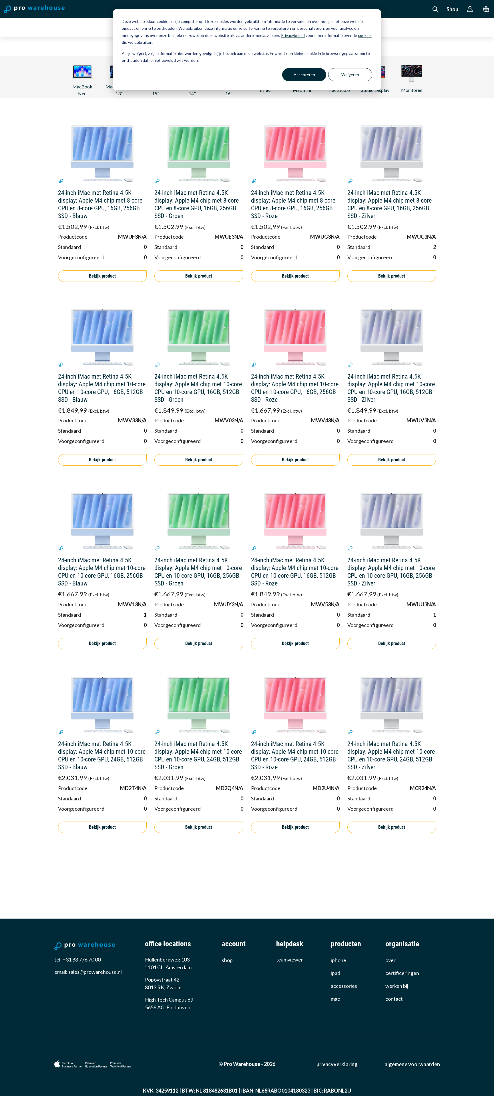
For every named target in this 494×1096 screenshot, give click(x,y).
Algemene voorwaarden (412, 1064)
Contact (394, 999)
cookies (365, 35)
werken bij (396, 986)
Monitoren (411, 90)
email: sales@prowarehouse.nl (88, 972)
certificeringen (402, 973)
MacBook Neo (82, 90)
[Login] (470, 9)
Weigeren (350, 74)
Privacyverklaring (337, 1064)
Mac (335, 999)
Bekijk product (102, 276)
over (390, 960)
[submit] (486, 9)
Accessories (344, 986)
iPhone (338, 960)
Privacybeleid (293, 35)
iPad (335, 973)
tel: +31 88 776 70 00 (77, 959)
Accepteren (304, 74)
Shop (452, 9)
